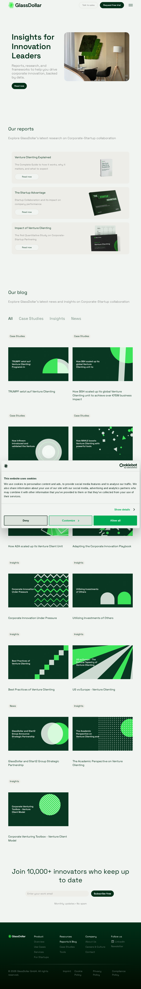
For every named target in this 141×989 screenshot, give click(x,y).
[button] (130, 5)
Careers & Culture (95, 946)
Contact (90, 951)
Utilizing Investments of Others (93, 618)
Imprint (67, 971)
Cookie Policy (78, 973)
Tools (63, 951)
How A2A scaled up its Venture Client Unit (35, 546)
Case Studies (31, 318)
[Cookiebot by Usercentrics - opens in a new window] (122, 466)
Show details (122, 509)
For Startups (41, 957)
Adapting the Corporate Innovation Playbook (102, 546)
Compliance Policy (119, 973)
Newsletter (117, 946)
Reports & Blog (68, 941)
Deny (26, 520)
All (10, 318)
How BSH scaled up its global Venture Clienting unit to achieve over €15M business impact (102, 395)
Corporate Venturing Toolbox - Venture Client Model (37, 838)
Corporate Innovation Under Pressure (32, 618)
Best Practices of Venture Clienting (31, 689)
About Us (90, 941)
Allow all (115, 520)
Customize (68, 520)
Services (39, 951)
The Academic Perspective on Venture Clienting (98, 763)
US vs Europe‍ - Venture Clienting (94, 689)
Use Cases (40, 946)
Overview (39, 941)
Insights (57, 318)
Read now (27, 176)
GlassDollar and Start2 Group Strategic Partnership (33, 763)
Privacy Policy (97, 973)
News (76, 318)
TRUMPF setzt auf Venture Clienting (31, 391)
